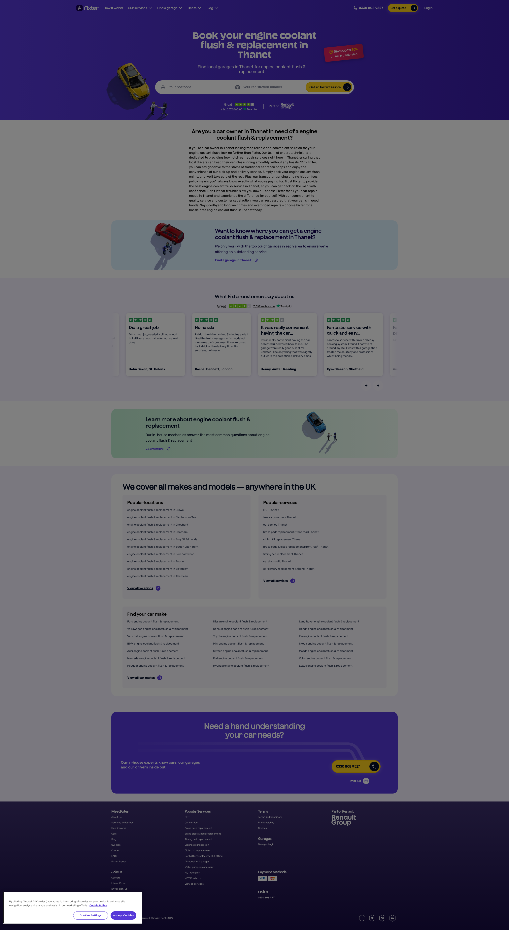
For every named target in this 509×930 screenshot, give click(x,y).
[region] (72, 908)
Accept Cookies (123, 915)
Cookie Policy (98, 905)
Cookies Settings (90, 915)
